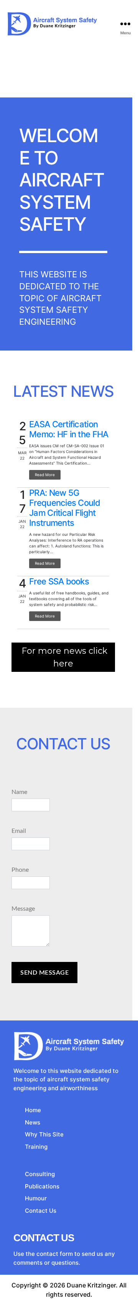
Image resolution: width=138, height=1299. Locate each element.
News (32, 1122)
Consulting (40, 1174)
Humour (36, 1198)
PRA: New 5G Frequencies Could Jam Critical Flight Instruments (64, 508)
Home (33, 1110)
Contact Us (40, 1210)
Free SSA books (59, 581)
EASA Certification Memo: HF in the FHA (68, 429)
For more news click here (64, 657)
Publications (42, 1186)
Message (23, 909)
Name (19, 792)
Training (36, 1146)
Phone (20, 870)
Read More (45, 474)
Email (19, 831)
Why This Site (44, 1134)
